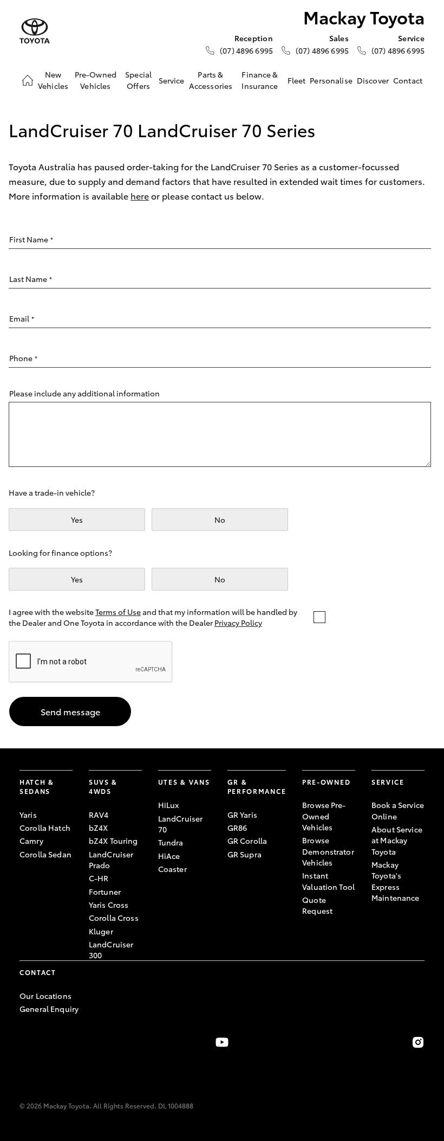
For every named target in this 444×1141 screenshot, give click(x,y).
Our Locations (45, 995)
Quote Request (317, 905)
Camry (31, 840)
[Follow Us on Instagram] (418, 1042)
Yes (77, 519)
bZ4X (98, 827)
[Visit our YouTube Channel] (222, 1042)
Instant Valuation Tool (328, 881)
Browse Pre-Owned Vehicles (324, 815)
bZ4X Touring (113, 840)
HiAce (169, 855)
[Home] (27, 80)
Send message (70, 711)
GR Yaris (242, 814)
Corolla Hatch (44, 827)
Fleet (297, 80)
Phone (23, 357)
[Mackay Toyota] (34, 31)
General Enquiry (49, 1008)
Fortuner (105, 891)
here (139, 195)
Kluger (101, 931)
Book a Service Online (397, 810)
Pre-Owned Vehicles (95, 80)
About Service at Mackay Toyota (396, 840)
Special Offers (138, 80)
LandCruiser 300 (111, 949)
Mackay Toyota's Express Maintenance (395, 881)
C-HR (99, 878)
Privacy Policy (238, 622)
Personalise (331, 80)
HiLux (168, 804)
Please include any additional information (84, 393)
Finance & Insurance (259, 80)
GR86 (237, 827)
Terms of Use (118, 611)
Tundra (171, 842)
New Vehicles (53, 80)
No (219, 519)
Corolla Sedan (45, 854)
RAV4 (99, 814)
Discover (373, 80)
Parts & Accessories (211, 80)
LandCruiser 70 (180, 824)
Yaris (28, 814)
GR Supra (244, 854)
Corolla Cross (114, 917)
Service (172, 80)
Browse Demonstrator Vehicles (328, 851)
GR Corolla (247, 840)
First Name (31, 239)
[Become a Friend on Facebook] (25, 1042)
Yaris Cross (109, 904)
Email (21, 318)
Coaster (172, 868)
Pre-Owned (326, 781)
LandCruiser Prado (111, 859)
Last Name (30, 278)
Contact (407, 80)
